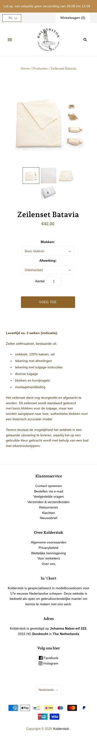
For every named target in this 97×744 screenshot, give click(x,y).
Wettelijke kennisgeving (48, 553)
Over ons (48, 564)
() (72, 18)
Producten (40, 68)
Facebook (50, 658)
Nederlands (46, 690)
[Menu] (10, 40)
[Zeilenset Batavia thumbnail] (31, 175)
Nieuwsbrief (48, 518)
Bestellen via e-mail (48, 491)
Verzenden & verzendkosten (48, 502)
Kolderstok (61, 729)
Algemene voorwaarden (48, 542)
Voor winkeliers (48, 558)
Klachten (48, 513)
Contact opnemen (48, 486)
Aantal (39, 281)
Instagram (50, 663)
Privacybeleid (48, 548)
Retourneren (48, 507)
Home (25, 68)
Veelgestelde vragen (48, 496)
